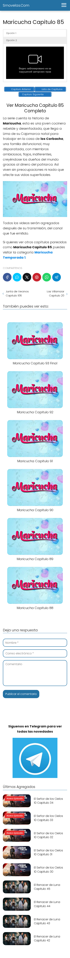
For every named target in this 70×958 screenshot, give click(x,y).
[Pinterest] (36, 277)
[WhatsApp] (46, 277)
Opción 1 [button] (11, 33)
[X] (27, 277)
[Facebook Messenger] (17, 277)
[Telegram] (56, 277)
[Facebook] (7, 277)
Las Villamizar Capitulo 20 (55, 293)
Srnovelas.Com (16, 5)
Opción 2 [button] (11, 40)
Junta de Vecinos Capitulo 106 (17, 293)
